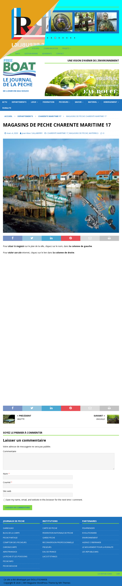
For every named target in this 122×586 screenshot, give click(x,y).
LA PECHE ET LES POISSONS (15, 556)
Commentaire (9, 451)
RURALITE (6, 108)
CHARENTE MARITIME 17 (57, 133)
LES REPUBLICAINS (90, 551)
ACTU (4, 102)
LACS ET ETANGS (50, 556)
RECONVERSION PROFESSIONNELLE (58, 542)
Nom (5, 473)
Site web (7, 491)
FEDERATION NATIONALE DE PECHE (58, 533)
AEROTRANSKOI (10, 551)
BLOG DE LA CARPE (11, 533)
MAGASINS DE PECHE (78, 133)
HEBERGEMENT (110, 102)
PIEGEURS (47, 547)
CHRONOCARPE (10, 547)
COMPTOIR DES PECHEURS (15, 542)
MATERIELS (93, 133)
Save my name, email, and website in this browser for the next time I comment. (44, 499)
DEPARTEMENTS (19, 102)
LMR (118, 574)
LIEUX (33, 102)
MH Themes (64, 582)
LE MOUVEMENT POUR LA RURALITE (97, 547)
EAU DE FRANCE (49, 551)
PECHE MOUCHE (10, 566)
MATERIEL (92, 102)
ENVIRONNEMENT (90, 537)
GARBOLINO (8, 528)
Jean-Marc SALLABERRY (32, 133)
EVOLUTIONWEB (89, 533)
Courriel (7, 482)
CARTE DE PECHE (50, 528)
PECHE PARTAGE (10, 537)
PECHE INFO (8, 561)
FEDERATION (48, 102)
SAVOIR (78, 102)
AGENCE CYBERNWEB (91, 542)
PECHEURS (63, 102)
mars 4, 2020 (12, 133)
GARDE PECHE (49, 537)
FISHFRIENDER (88, 528)
